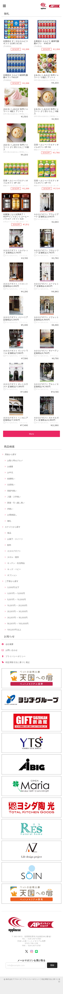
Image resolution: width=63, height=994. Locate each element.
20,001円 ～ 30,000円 (17, 611)
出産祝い (11, 484)
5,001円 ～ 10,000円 (16, 599)
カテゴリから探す (12, 527)
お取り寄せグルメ (15, 460)
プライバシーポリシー (15, 656)
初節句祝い (12, 490)
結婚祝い (11, 478)
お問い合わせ (11, 650)
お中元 (10, 472)
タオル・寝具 (13, 557)
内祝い (10, 509)
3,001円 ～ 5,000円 (16, 593)
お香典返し (12, 515)
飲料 (9, 545)
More (31, 434)
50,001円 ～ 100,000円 (17, 623)
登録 (52, 965)
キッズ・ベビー (14, 569)
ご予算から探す (11, 581)
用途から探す (10, 454)
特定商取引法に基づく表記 (17, 662)
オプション (12, 575)
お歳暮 (10, 466)
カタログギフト (14, 551)
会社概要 (9, 644)
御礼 (9, 521)
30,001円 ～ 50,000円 (17, 617)
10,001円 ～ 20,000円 (17, 605)
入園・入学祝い (14, 496)
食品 (9, 533)
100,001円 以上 (14, 629)
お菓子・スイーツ (15, 539)
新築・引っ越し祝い (16, 502)
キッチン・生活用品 (16, 563)
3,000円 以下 (13, 587)
